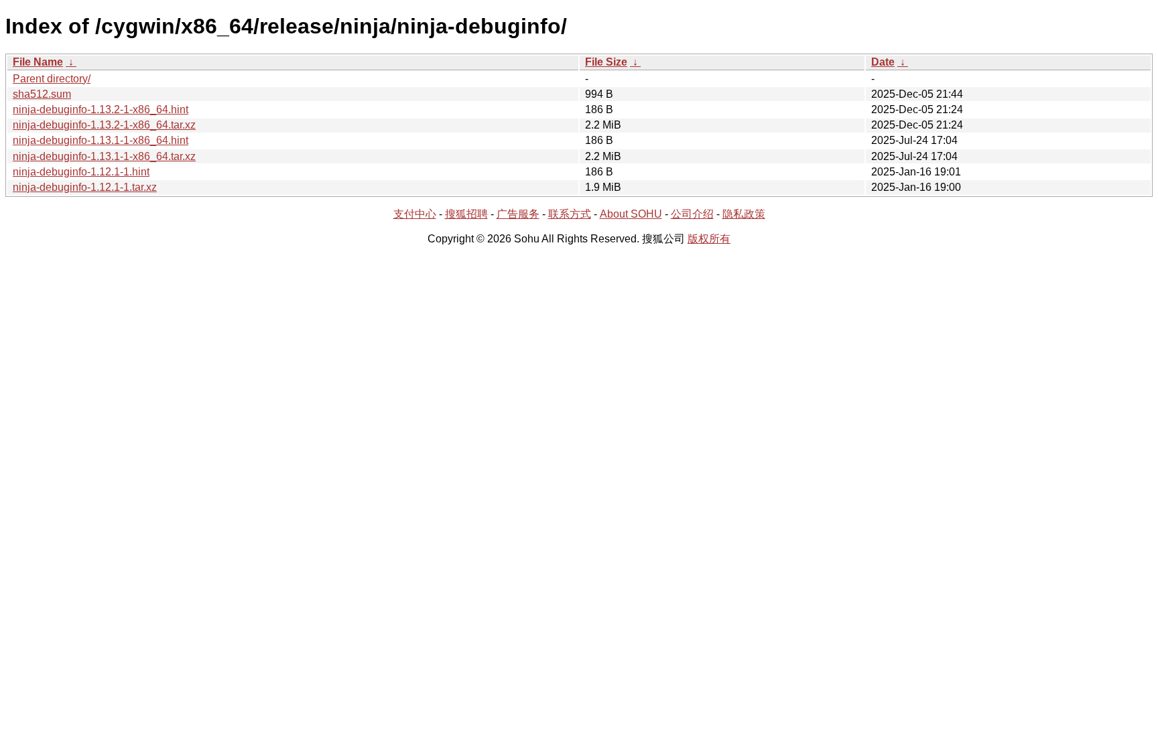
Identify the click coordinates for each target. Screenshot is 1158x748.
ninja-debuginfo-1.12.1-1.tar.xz (85, 187)
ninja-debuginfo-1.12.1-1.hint (81, 171)
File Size (606, 62)
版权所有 (709, 238)
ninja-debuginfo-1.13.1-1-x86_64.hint (100, 140)
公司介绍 (692, 214)
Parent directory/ (51, 78)
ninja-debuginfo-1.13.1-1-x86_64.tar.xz (104, 156)
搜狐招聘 (466, 214)
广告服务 (518, 214)
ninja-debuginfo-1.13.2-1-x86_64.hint (100, 109)
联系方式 (569, 214)
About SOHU (631, 214)
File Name (38, 62)
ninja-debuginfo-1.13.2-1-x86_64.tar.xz (104, 125)
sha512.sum (42, 94)
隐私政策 (743, 214)
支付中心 (414, 214)
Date (883, 62)
